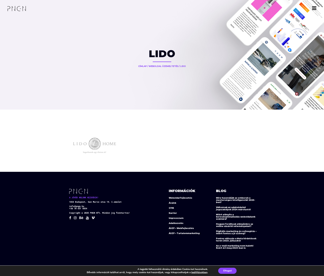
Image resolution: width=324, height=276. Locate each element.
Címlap (142, 66)
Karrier (173, 213)
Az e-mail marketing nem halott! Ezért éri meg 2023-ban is (234, 247)
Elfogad (227, 270)
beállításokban (199, 272)
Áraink (172, 203)
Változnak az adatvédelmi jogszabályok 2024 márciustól (233, 208)
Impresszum (176, 218)
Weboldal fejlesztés (180, 198)
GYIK (171, 208)
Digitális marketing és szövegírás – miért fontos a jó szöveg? (236, 232)
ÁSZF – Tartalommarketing (184, 233)
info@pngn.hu (76, 206)
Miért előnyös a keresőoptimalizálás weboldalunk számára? (235, 216)
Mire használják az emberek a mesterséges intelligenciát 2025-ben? (235, 200)
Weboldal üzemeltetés (163, 66)
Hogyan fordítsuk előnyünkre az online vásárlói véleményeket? (234, 225)
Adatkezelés (176, 223)
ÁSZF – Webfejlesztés (181, 228)
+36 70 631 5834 (78, 208)
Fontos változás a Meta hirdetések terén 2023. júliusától (236, 239)
